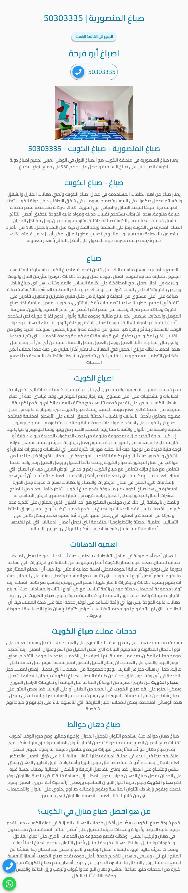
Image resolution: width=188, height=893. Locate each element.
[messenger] (9, 866)
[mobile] (9, 866)
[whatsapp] (9, 884)
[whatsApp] (9, 884)
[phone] (78, 72)
